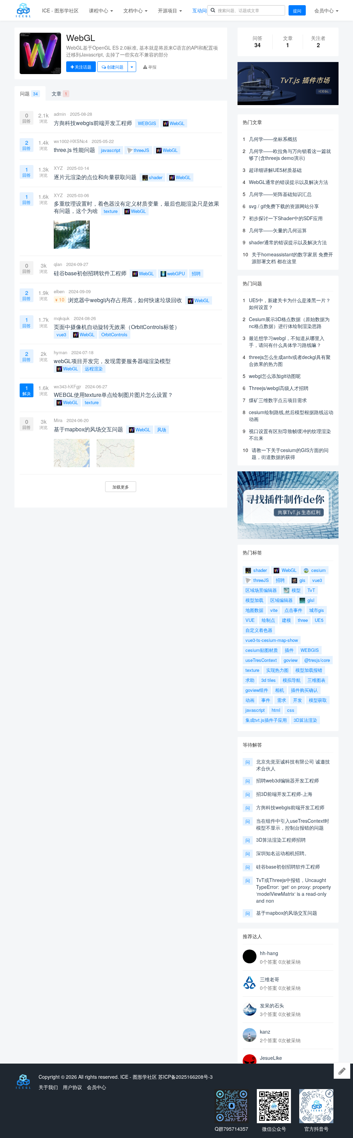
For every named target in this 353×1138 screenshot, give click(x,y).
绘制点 (268, 620)
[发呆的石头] (249, 1009)
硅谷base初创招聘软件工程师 (288, 866)
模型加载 (254, 600)
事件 (265, 700)
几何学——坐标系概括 (273, 138)
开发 (297, 700)
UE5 (319, 620)
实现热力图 (277, 670)
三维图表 (316, 680)
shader (155, 177)
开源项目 (168, 10)
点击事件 (293, 610)
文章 (59, 93)
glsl (310, 600)
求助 (249, 680)
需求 (281, 700)
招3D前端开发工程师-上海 (284, 793)
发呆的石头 (272, 1005)
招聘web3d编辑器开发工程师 (287, 780)
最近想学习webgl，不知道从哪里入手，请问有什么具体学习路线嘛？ (286, 341)
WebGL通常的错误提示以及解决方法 (288, 181)
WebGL (177, 123)
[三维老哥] (249, 983)
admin (60, 114)
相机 (279, 690)
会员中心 (96, 1087)
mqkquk (62, 318)
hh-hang (269, 953)
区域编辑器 (281, 600)
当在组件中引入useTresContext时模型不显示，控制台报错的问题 (292, 824)
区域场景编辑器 (261, 590)
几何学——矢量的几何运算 (278, 230)
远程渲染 (94, 368)
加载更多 (120, 487)
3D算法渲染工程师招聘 (281, 839)
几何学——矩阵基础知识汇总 (280, 194)
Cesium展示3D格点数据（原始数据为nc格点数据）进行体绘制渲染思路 (289, 322)
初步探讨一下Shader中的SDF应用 (286, 218)
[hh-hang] (249, 956)
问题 (29, 93)
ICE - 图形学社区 (60, 10)
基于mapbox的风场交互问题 (286, 912)
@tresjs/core (317, 660)
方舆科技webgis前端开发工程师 (290, 807)
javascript (110, 150)
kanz (265, 1031)
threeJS (141, 150)
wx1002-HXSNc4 (71, 141)
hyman (60, 352)
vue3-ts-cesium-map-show (271, 640)
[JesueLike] (249, 1061)
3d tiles (268, 680)
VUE (250, 620)
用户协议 (72, 1087)
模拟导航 (292, 680)
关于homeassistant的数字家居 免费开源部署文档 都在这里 (292, 258)
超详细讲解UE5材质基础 (275, 169)
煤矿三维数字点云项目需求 (278, 400)
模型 (295, 590)
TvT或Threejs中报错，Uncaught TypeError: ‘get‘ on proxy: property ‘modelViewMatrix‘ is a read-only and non (293, 890)
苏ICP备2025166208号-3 (185, 1076)
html (276, 710)
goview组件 (256, 690)
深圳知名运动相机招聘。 (282, 853)
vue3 (61, 334)
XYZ (58, 168)
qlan (58, 264)
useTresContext (261, 660)
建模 (286, 620)
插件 (289, 650)
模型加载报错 (308, 670)
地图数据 (254, 610)
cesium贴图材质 (261, 650)
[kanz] (249, 1035)
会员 (324, 10)
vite (274, 610)
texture (111, 211)
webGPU (176, 273)
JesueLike (271, 1057)
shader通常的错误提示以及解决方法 (288, 242)
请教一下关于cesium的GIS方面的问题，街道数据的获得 (290, 453)
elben (59, 291)
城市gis (316, 610)
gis (301, 580)
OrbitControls (114, 334)
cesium (318, 570)
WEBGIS (147, 123)
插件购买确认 (304, 690)
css (290, 710)
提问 (297, 10)
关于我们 (48, 1087)
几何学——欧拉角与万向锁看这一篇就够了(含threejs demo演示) (290, 154)
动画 (249, 700)
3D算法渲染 (305, 720)
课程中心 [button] (99, 10)
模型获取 (318, 700)
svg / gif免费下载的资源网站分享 (284, 206)
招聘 (196, 273)
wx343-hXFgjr (67, 386)
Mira (58, 420)
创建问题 (114, 67)
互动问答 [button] (202, 10)
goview (290, 660)
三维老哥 (269, 979)
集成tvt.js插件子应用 (266, 720)
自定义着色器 (258, 630)
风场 (161, 429)
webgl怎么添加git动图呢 (275, 375)
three (303, 620)
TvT (311, 590)
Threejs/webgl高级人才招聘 (279, 388)
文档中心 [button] (133, 10)
